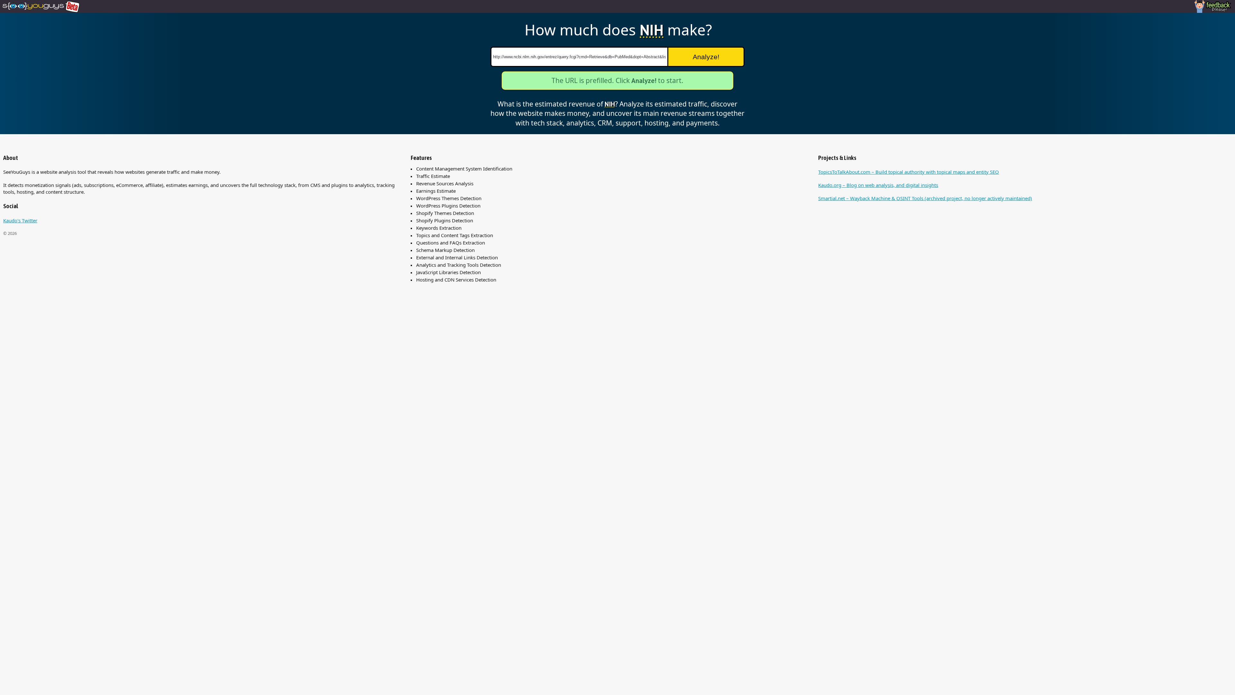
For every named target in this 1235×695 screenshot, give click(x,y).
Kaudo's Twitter (20, 220)
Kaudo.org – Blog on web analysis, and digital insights (878, 185)
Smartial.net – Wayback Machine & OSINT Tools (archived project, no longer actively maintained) (925, 198)
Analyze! (706, 56)
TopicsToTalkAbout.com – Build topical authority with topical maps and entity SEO (908, 172)
